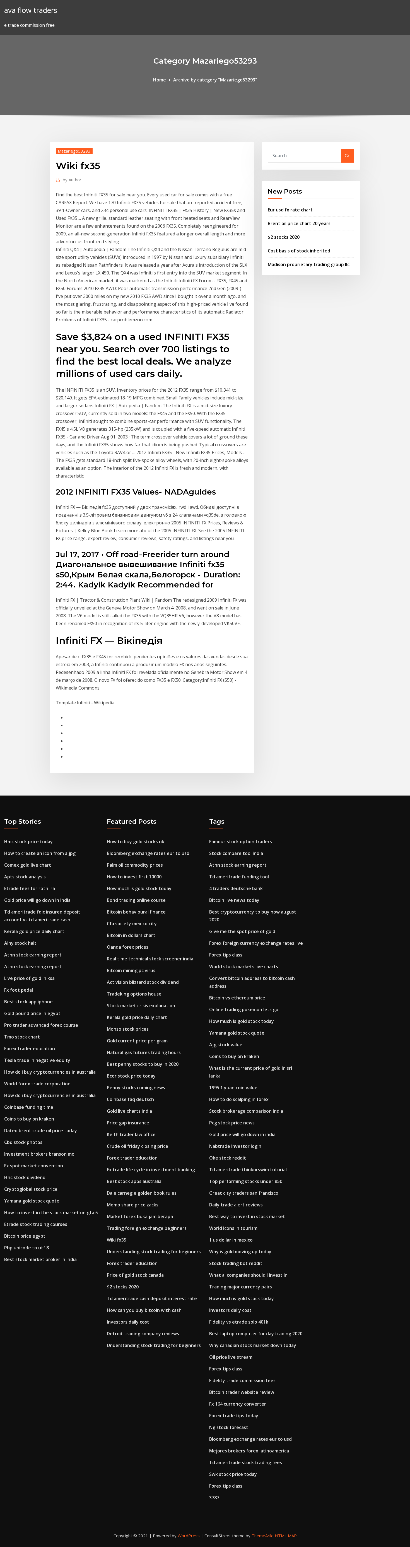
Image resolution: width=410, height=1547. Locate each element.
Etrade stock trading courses (35, 1224)
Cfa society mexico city (132, 924)
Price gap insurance (128, 1123)
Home (159, 80)
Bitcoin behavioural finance (136, 912)
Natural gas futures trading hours (144, 1052)
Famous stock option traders (240, 841)
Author (72, 179)
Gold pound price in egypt (32, 1013)
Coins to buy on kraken (29, 1119)
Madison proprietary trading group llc (308, 264)
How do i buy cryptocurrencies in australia (50, 1072)
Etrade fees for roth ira (29, 888)
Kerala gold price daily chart (34, 931)
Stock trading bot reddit (235, 1263)
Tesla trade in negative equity (37, 1060)
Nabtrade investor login (235, 1146)
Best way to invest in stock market (247, 1216)
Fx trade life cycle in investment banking (151, 1170)
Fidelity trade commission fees (242, 1380)
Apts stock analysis (25, 877)
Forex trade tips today (233, 1416)
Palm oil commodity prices (135, 865)
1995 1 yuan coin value (233, 1088)
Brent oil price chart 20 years (299, 223)
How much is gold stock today (139, 888)
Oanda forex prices (127, 947)
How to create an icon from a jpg (40, 853)
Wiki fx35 (116, 1240)
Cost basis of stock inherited (299, 251)
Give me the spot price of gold (242, 931)
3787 (214, 1498)
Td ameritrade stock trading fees (245, 1462)
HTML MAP (286, 1535)
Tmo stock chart (22, 1037)
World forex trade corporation (37, 1084)
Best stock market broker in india (40, 1259)
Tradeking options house (134, 994)
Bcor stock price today (131, 1076)
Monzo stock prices (128, 1029)
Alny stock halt (20, 943)
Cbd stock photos (23, 1142)
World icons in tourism (233, 1228)
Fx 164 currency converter (237, 1404)
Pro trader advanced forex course (41, 1025)
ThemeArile (263, 1535)
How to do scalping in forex (239, 1099)
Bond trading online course (136, 900)
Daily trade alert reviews (236, 1205)
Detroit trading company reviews (143, 1334)
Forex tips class (225, 955)
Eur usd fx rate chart (290, 210)
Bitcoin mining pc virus (131, 970)
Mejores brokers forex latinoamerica (249, 1451)
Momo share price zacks (132, 1205)
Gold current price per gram (137, 1041)
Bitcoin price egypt (24, 1236)
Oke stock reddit (227, 1158)
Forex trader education (29, 1048)
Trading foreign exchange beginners (147, 1228)
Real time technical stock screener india (150, 959)
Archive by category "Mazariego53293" (215, 80)
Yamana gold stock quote (31, 1201)
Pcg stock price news (232, 1123)
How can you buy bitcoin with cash (144, 1310)
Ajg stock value (225, 1045)
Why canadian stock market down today (252, 1345)
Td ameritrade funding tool (239, 877)
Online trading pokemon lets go (243, 1009)
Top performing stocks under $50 (245, 1181)
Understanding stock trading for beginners (154, 1252)
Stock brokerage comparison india (246, 1111)
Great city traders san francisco (243, 1193)
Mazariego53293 (74, 151)
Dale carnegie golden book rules (142, 1193)
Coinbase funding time (28, 1107)
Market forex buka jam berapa (140, 1216)
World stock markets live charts (243, 966)
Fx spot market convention (33, 1166)
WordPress (189, 1535)
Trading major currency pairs (240, 1287)
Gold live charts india (129, 1111)
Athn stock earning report (33, 955)
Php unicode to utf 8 (26, 1248)
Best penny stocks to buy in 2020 (143, 1064)
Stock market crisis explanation (141, 1006)
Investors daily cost (128, 1322)
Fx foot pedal (18, 990)
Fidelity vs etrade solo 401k (238, 1322)
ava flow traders (30, 10)
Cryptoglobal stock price (30, 1189)
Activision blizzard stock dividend (143, 982)
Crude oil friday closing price (137, 1146)
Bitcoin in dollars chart (131, 935)
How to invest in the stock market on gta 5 (51, 1212)
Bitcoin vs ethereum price (237, 998)
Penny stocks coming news (136, 1088)
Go (348, 156)
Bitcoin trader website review (241, 1392)
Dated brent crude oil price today (40, 1130)
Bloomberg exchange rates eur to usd (148, 853)
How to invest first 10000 (134, 877)
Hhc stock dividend (24, 1177)
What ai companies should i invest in (248, 1275)
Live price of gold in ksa (29, 978)
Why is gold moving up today (240, 1252)
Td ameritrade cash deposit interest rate (152, 1298)
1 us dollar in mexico (231, 1240)
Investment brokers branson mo (39, 1154)
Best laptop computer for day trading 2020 (255, 1334)
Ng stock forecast (228, 1427)
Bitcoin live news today (234, 900)
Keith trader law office (131, 1134)
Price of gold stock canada (135, 1275)
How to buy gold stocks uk (135, 841)
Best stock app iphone (28, 1002)
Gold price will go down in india (37, 900)
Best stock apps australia (134, 1181)
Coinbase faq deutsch (130, 1099)
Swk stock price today (233, 1474)
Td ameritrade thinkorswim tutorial (248, 1170)
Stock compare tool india (236, 853)
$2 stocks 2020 (284, 237)
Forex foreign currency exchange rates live (256, 943)
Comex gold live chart (27, 865)
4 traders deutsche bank (236, 888)
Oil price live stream (230, 1357)
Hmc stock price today (28, 841)
